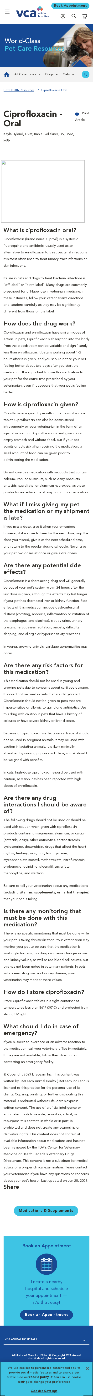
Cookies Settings (44, 1391)
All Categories (25, 74)
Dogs (49, 74)
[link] (6, 74)
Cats (66, 74)
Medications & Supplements (46, 1211)
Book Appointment (70, 5)
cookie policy (40, 1377)
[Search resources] (85, 74)
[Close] (87, 1368)
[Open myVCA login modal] (64, 16)
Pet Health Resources (19, 90)
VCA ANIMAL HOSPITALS (21, 1339)
